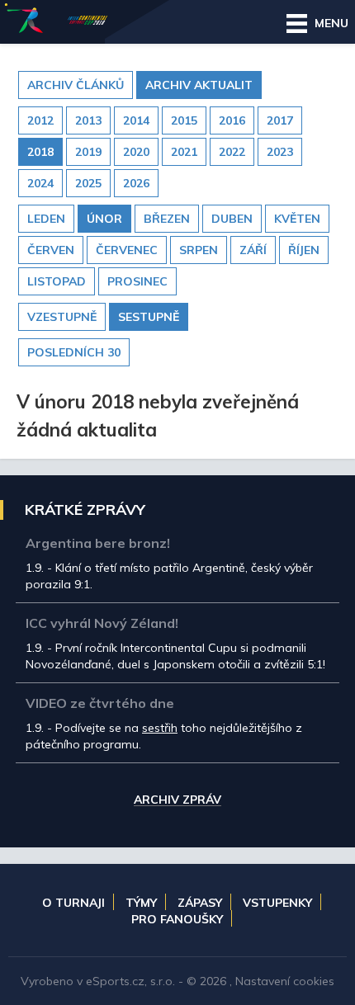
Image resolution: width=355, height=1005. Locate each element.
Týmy (141, 902)
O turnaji (73, 902)
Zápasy (200, 902)
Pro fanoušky (177, 919)
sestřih (160, 727)
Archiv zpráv (177, 800)
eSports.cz (115, 981)
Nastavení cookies (284, 981)
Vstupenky (277, 902)
